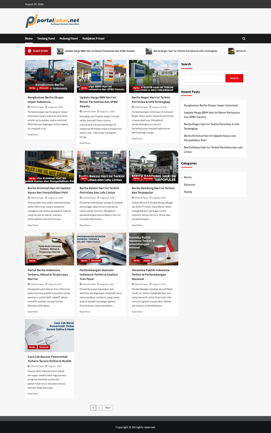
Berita (32, 88)
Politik (147, 260)
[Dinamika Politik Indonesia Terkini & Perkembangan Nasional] (153, 249)
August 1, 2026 (55, 366)
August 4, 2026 (107, 284)
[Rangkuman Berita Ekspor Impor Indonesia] (49, 76)
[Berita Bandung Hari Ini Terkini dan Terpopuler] (153, 167)
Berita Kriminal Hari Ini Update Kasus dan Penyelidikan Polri (49, 190)
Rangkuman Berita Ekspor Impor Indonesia (46, 99)
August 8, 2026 (159, 197)
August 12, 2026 (55, 197)
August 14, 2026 (159, 107)
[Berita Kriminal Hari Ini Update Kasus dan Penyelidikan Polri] (49, 167)
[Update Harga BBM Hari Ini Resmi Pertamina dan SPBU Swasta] (101, 76)
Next (107, 408)
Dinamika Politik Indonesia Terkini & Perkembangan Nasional (150, 274)
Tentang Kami (46, 38)
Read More (33, 134)
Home (29, 38)
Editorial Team (37, 107)
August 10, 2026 (107, 197)
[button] (244, 38)
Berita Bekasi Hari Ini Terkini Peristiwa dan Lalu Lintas (99, 190)
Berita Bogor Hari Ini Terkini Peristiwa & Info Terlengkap (176, 51)
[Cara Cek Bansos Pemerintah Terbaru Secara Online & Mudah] (49, 335)
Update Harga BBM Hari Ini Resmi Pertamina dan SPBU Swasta (90, 51)
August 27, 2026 (55, 107)
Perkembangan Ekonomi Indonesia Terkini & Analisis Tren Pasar (99, 274)
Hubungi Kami (69, 38)
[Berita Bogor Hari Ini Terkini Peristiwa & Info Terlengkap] (153, 76)
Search (186, 64)
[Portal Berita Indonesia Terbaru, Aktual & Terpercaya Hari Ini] (49, 249)
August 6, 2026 (55, 284)
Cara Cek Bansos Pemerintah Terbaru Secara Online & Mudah (49, 359)
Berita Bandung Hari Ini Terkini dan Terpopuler (153, 190)
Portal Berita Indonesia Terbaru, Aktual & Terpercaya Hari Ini (48, 274)
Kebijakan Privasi (93, 38)
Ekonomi (43, 88)
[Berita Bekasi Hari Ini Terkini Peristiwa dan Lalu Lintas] (101, 167)
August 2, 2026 (159, 284)
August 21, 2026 (107, 111)
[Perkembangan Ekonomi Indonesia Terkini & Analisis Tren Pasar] (101, 249)
